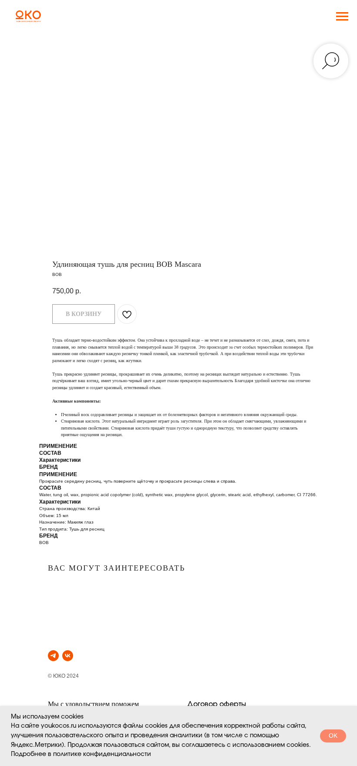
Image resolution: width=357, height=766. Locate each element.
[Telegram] (53, 655)
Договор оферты (216, 704)
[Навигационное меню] (342, 16)
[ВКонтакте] (67, 655)
